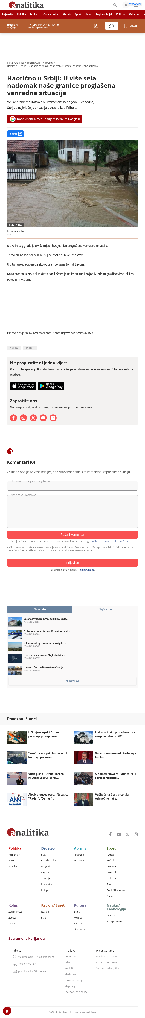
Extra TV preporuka (106, 962)
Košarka (111, 860)
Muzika (78, 917)
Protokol (12, 866)
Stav (43, 854)
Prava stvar (47, 884)
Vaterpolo (112, 872)
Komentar (13, 854)
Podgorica (46, 866)
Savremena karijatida (26, 939)
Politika (21, 14)
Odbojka (111, 878)
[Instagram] (23, 417)
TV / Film (78, 923)
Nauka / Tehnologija (116, 907)
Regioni (45, 872)
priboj (30, 348)
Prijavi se (72, 562)
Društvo (34, 14)
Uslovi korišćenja (74, 980)
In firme (111, 915)
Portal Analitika (15, 62)
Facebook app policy (76, 992)
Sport (78, 14)
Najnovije (7, 14)
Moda (11, 923)
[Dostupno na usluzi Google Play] (51, 386)
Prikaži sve (73, 681)
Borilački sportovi (116, 890)
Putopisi (45, 890)
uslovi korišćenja (121, 541)
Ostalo (110, 896)
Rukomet (112, 866)
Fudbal (110, 854)
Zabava (12, 917)
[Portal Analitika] (28, 832)
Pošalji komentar (72, 534)
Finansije (79, 854)
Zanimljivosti (15, 911)
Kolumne (134, 14)
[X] (33, 417)
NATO (11, 860)
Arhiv (68, 962)
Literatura (79, 929)
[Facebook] (13, 417)
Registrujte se (86, 569)
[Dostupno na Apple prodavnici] (23, 386)
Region (49, 62)
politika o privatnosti (101, 541)
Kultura (120, 14)
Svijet (44, 917)
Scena (77, 911)
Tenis (110, 884)
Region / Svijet (104, 14)
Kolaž (88, 14)
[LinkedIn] (53, 417)
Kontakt (69, 968)
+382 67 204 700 (27, 964)
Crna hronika (50, 14)
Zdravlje (45, 878)
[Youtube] (43, 417)
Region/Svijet (34, 62)
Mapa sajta (71, 986)
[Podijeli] (96, 26)
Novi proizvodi (114, 921)
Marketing (79, 860)
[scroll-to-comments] (111, 26)
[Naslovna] (7, 1011)
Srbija (14, 348)
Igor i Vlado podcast (107, 956)
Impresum (70, 956)
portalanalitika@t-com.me (32, 971)
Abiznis (66, 14)
